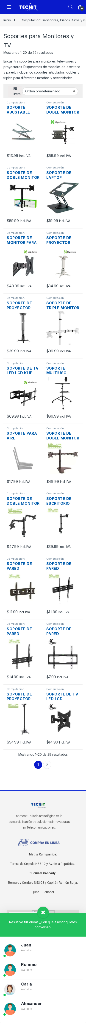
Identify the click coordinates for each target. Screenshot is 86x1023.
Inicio (7, 20)
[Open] (8, 7)
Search (70, 6)
